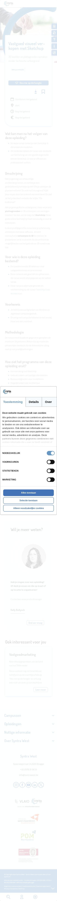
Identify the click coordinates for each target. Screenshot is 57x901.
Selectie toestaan (28, 500)
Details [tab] (34, 401)
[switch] (51, 462)
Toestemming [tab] (13, 401)
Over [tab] (48, 401)
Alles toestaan (28, 492)
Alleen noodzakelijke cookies (28, 508)
